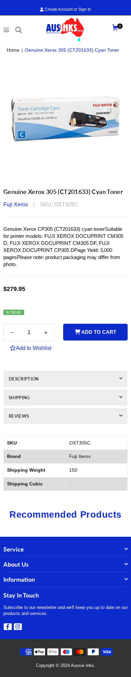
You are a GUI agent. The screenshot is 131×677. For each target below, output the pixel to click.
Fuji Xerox (15, 204)
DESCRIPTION (24, 378)
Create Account (58, 9)
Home (13, 50)
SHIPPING (19, 397)
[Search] (18, 29)
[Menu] (6, 29)
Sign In (84, 9)
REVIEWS (19, 416)
